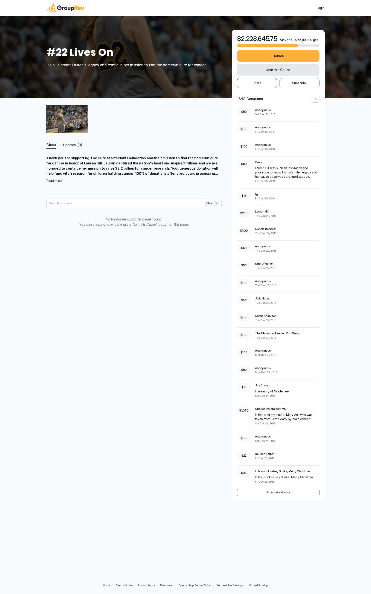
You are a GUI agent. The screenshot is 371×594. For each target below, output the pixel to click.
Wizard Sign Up (258, 585)
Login (320, 8)
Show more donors (278, 492)
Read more (54, 180)
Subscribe (299, 83)
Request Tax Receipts (230, 585)
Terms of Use (124, 585)
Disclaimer (166, 585)
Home (107, 585)
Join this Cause (278, 70)
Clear (209, 203)
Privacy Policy (146, 585)
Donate (278, 56)
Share (257, 83)
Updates (72, 145)
